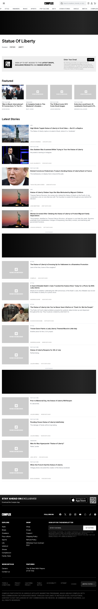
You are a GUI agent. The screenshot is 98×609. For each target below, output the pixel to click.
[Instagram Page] (75, 514)
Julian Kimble (34, 363)
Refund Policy (31, 540)
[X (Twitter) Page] (65, 514)
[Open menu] (4, 3)
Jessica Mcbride (35, 142)
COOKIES (73, 584)
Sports (4, 540)
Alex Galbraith (35, 163)
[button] (88, 584)
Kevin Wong (6, 109)
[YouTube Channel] (80, 514)
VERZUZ (76, 9)
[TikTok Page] (90, 514)
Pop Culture (6, 102)
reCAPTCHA (78, 67)
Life (3, 543)
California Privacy (29, 584)
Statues (12, 47)
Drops (28, 530)
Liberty (21, 47)
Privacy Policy (53, 536)
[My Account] (92, 3)
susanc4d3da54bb (36, 321)
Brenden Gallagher (80, 109)
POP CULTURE (44, 9)
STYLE (7, 9)
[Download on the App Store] (78, 500)
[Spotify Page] (95, 514)
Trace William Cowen (37, 184)
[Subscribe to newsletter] (89, 528)
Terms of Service (75, 69)
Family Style (6, 556)
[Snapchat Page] (85, 514)
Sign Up (90, 59)
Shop (28, 527)
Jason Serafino (55, 109)
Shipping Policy (31, 536)
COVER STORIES (64, 9)
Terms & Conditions (6, 584)
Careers (5, 568)
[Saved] (88, 3)
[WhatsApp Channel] (70, 514)
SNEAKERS (16, 9)
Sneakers (29, 102)
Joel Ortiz (33, 457)
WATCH (84, 9)
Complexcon (6, 553)
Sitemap (64, 583)
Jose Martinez (35, 206)
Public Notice (39, 584)
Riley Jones (29, 109)
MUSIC (25, 9)
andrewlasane (35, 299)
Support (29, 533)
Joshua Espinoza (35, 227)
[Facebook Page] (60, 514)
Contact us (6, 572)
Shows (4, 549)
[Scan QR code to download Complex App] (93, 500)
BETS (54, 9)
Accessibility (51, 583)
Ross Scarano (35, 478)
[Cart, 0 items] (95, 3)
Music (4, 530)
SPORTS (33, 9)
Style (4, 527)
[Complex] (49, 3)
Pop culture (6, 536)
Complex (33, 278)
